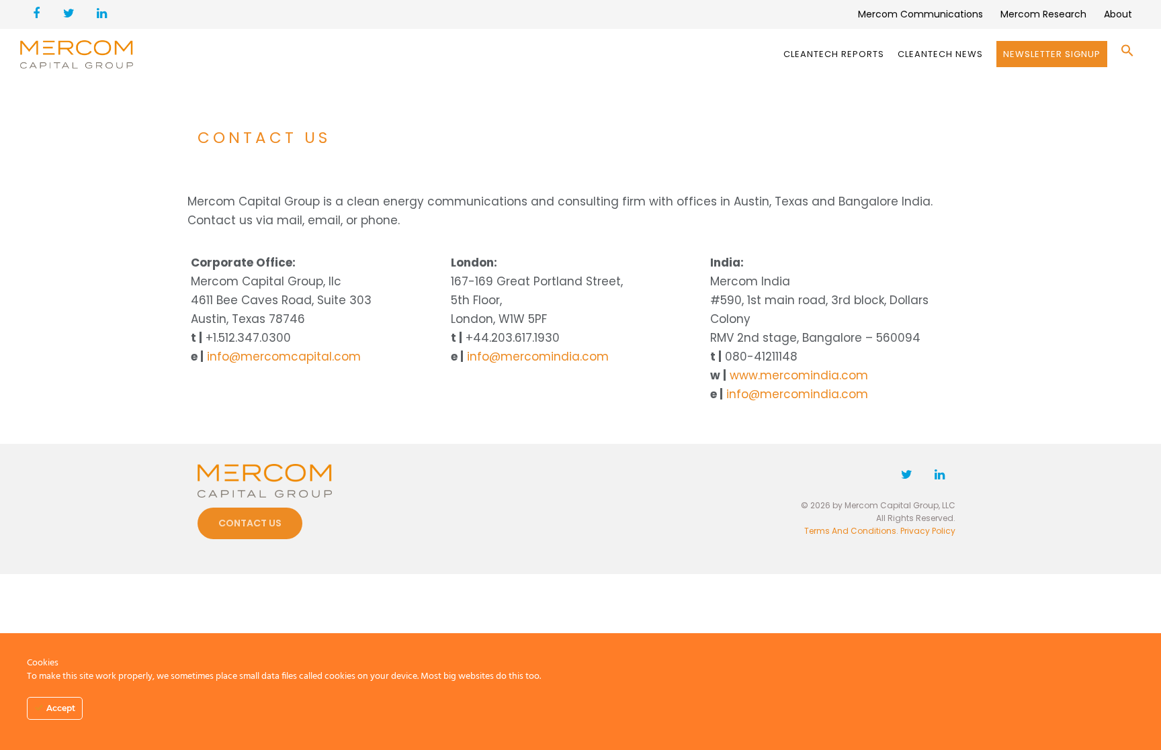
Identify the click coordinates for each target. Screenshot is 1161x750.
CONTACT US (250, 523)
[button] (1127, 54)
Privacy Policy (927, 530)
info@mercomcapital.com (284, 356)
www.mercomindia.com (799, 375)
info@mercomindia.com (538, 356)
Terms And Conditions (850, 530)
